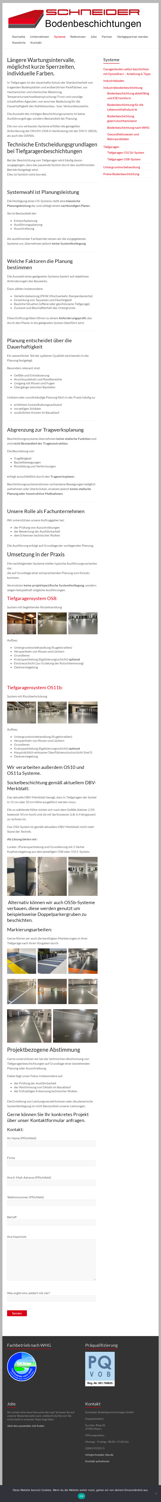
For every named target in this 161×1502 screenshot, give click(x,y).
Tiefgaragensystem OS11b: (35, 687)
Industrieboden (113, 80)
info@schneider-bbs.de (99, 1454)
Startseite (18, 36)
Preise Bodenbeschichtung (121, 174)
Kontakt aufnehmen (97, 1461)
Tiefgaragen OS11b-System (125, 152)
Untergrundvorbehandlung (121, 167)
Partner (107, 36)
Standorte (19, 42)
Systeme (59, 36)
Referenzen (78, 36)
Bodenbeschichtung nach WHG (128, 127)
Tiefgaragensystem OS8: (32, 598)
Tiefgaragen (111, 147)
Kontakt (36, 42)
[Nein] (156, 1494)
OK (81, 1496)
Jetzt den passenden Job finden (25, 1425)
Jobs (94, 36)
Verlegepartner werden (132, 36)
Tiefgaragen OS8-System (124, 159)
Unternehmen (39, 36)
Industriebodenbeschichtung (122, 87)
